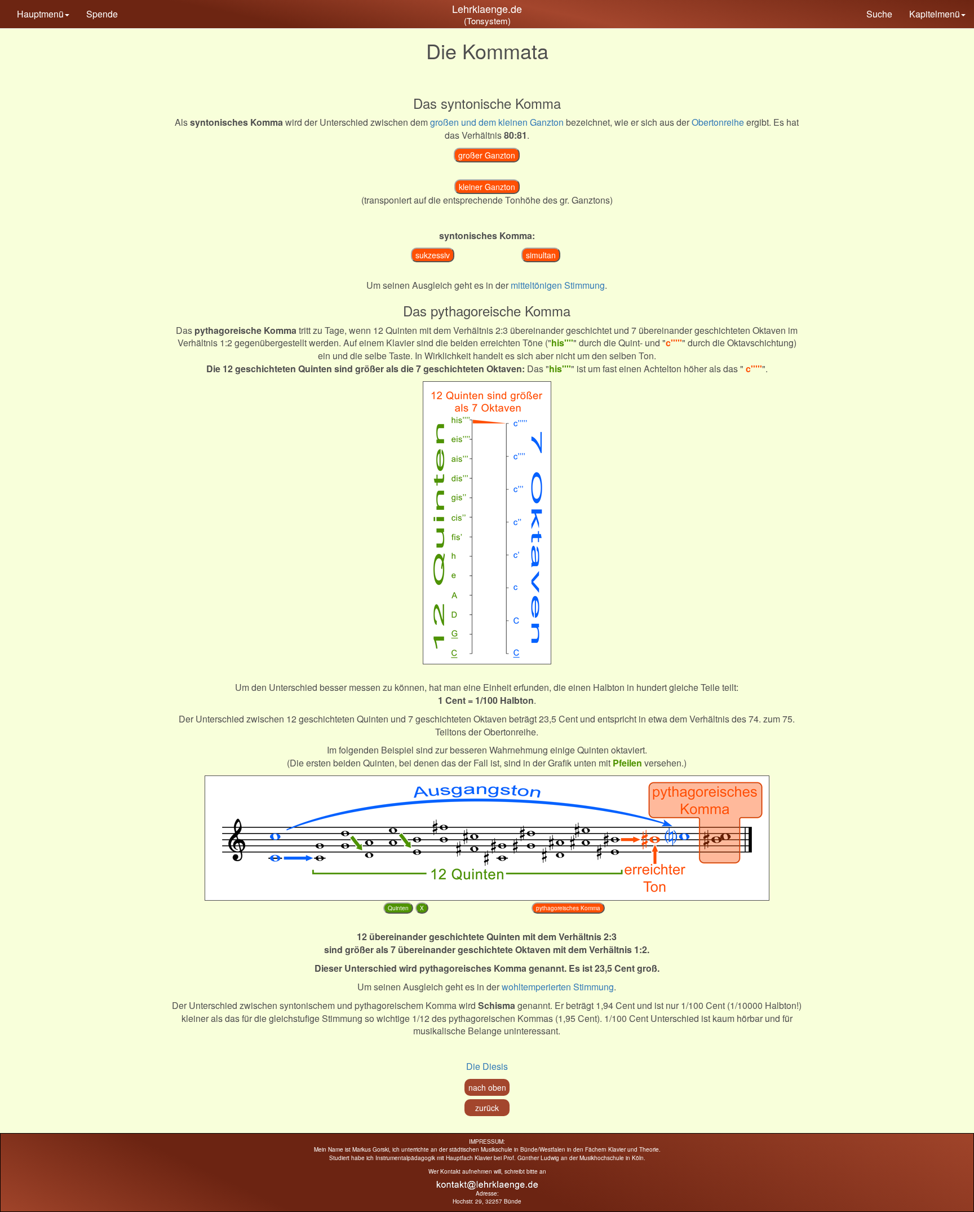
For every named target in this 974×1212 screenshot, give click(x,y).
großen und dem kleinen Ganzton (497, 122)
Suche (879, 13)
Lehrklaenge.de (487, 8)
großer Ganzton (486, 155)
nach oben (487, 1087)
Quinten (398, 908)
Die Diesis (487, 1066)
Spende (102, 13)
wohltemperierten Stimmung (558, 986)
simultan (541, 255)
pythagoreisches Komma (568, 908)
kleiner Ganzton (487, 186)
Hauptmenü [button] (40, 13)
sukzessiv (432, 255)
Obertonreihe (718, 122)
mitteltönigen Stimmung (558, 285)
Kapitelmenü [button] (934, 13)
